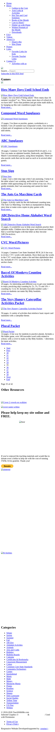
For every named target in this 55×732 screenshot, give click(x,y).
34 (7, 362)
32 (7, 358)
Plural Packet (10, 326)
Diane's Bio (17, 42)
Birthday (10, 652)
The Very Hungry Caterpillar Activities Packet (21, 301)
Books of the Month (20, 20)
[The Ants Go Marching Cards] (14, 200)
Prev (8, 350)
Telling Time (11, 700)
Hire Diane (16, 44)
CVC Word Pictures (15, 242)
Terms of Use (12, 721)
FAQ (8, 34)
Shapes (9, 693)
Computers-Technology (16, 669)
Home (9, 3)
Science (9, 691)
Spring (9, 635)
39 (7, 374)
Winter (9, 633)
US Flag (9, 705)
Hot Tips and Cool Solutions (19, 16)
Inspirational (11, 674)
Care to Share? (18, 22)
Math (8, 679)
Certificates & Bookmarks (17, 659)
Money (9, 681)
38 (7, 372)
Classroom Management (16, 662)
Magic (9, 676)
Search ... (5, 71)
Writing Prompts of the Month (20, 28)
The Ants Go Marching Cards (21, 194)
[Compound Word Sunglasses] (14, 119)
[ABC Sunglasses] (9, 146)
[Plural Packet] (7, 331)
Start (8, 348)
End (8, 379)
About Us (10, 39)
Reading (9, 688)
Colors (9, 664)
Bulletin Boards (13, 655)
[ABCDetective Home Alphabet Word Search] (21, 224)
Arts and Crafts (12, 650)
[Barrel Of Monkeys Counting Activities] (18, 281)
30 (7, 353)
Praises (9, 47)
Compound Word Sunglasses (20, 113)
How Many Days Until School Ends (25, 89)
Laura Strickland (37, 715)
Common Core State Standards (19, 667)
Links (8, 49)
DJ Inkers (23, 715)
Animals (9, 647)
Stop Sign (7, 170)
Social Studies (12, 698)
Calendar (10, 657)
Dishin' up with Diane (21, 25)
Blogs (8, 6)
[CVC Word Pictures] (10, 248)
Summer (9, 638)
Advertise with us (19, 63)
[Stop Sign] (6, 176)
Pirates (9, 686)
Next (8, 377)
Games (9, 671)
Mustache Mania (13, 683)
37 (7, 370)
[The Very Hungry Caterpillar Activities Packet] (21, 308)
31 (7, 355)
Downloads (16, 32)
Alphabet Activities (14, 645)
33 (7, 360)
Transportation (12, 703)
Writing (9, 708)
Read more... (6, 107)
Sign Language (12, 696)
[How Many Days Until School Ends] (17, 95)
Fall (8, 640)
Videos (9, 37)
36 (7, 367)
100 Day (10, 642)
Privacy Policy (12, 724)
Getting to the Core (20, 8)
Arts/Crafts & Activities (17, 11)
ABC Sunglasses (12, 140)
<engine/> (44, 728)
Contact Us (11, 61)
